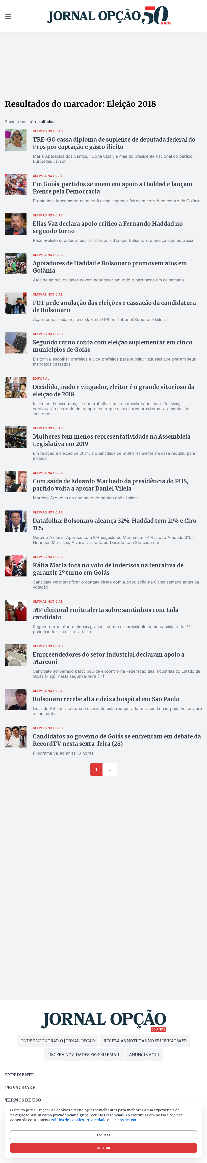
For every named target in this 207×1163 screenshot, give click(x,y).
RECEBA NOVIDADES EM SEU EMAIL (84, 1054)
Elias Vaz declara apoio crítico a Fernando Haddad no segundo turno (108, 227)
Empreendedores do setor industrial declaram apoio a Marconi (109, 658)
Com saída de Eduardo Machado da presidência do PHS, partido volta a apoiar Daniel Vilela (110, 485)
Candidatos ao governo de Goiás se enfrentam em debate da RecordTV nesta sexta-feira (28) (117, 740)
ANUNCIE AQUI (144, 1054)
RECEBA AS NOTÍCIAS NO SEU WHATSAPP (145, 1040)
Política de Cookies (67, 1120)
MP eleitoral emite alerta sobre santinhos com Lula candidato (105, 613)
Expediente (19, 1074)
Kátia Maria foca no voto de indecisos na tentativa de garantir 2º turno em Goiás (108, 569)
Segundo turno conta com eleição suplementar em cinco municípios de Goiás (112, 346)
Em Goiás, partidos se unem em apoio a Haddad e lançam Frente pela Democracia (113, 188)
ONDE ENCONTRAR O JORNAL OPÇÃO (57, 1040)
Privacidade (20, 1087)
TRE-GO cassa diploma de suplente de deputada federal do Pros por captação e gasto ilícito (114, 143)
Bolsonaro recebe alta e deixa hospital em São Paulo (106, 699)
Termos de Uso (123, 1120)
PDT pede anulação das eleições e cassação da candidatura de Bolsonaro (114, 306)
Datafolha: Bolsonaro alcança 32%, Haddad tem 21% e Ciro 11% (114, 524)
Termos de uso (23, 1100)
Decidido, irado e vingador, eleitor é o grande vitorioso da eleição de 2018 (113, 390)
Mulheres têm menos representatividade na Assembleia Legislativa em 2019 (112, 440)
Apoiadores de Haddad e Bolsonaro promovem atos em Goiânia (110, 267)
